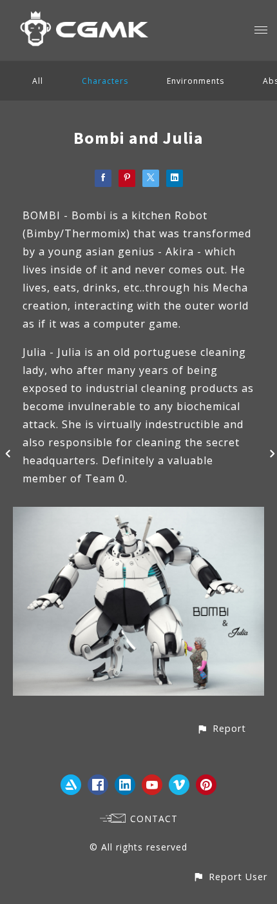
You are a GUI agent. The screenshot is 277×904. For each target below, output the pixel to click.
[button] (221, 728)
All (37, 80)
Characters (105, 80)
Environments (195, 80)
